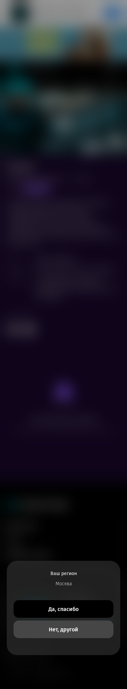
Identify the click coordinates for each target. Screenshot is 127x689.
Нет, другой (63, 629)
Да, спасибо (63, 609)
